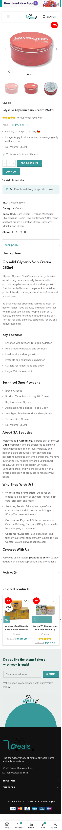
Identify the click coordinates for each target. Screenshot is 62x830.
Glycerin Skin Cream (13, 218)
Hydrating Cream (31, 222)
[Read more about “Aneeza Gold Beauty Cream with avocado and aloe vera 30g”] (6, 619)
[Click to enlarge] (8, 71)
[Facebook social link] (12, 232)
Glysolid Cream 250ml (39, 218)
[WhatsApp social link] (21, 232)
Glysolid (6, 102)
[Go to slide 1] (28, 74)
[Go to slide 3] (34, 74)
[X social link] (16, 232)
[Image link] (19, 743)
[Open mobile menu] (8, 16)
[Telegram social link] (25, 232)
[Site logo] (30, 16)
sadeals (20, 761)
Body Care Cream (20, 214)
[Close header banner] (58, 3)
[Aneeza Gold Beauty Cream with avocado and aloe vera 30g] (16, 609)
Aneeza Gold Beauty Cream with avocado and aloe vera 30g (16, 629)
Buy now (11, 171)
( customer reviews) (29, 117)
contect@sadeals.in (17, 772)
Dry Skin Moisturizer (43, 214)
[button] (5, 49)
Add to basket (29, 163)
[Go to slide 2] (31, 74)
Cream (19, 208)
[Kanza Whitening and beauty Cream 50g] (45, 609)
